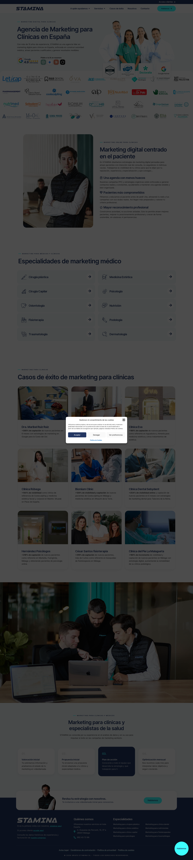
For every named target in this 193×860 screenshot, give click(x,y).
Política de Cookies (96, 440)
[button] (124, 420)
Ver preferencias (116, 435)
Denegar (96, 435)
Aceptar (77, 435)
